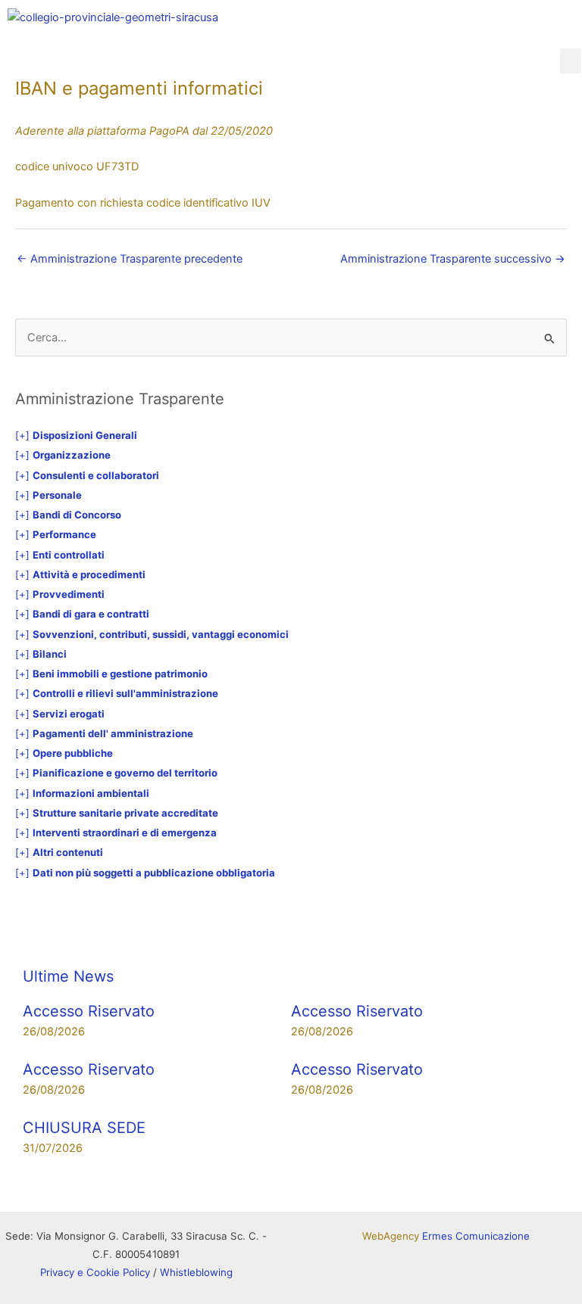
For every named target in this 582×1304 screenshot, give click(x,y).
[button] (570, 60)
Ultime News (68, 976)
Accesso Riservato (89, 1011)
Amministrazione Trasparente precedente (129, 259)
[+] (76, 435)
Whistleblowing (196, 1272)
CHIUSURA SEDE (84, 1128)
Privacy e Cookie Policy (95, 1272)
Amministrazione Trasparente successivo (452, 259)
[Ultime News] (42, 940)
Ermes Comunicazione (476, 1236)
